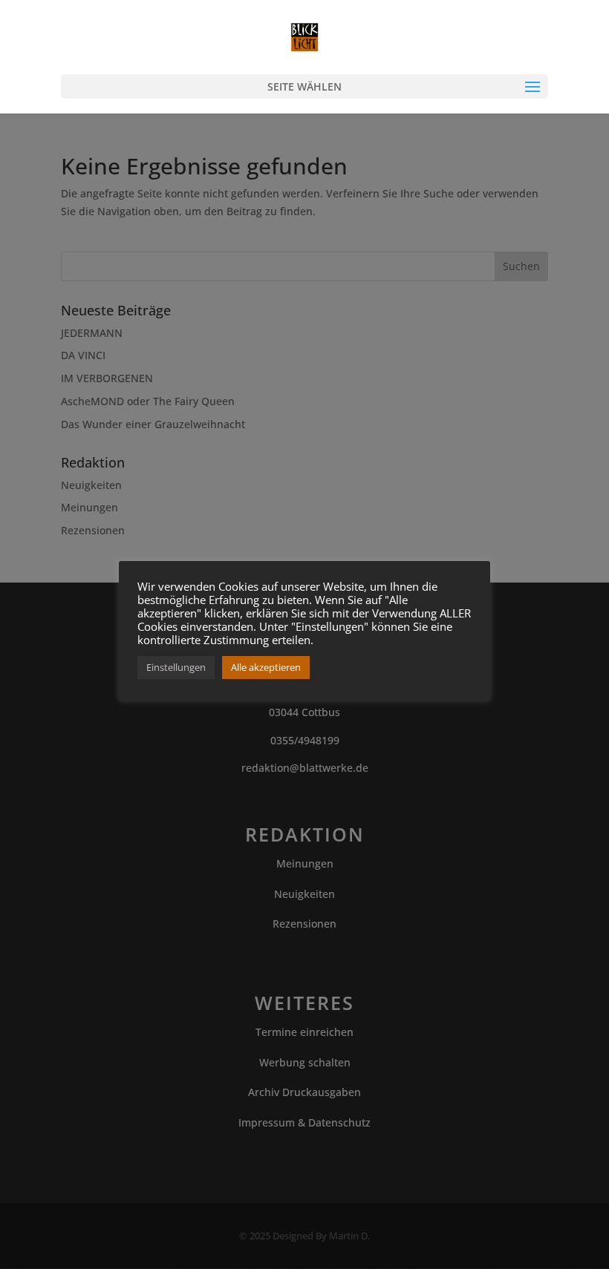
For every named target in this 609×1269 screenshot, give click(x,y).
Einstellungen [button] (176, 667)
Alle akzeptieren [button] (266, 667)
